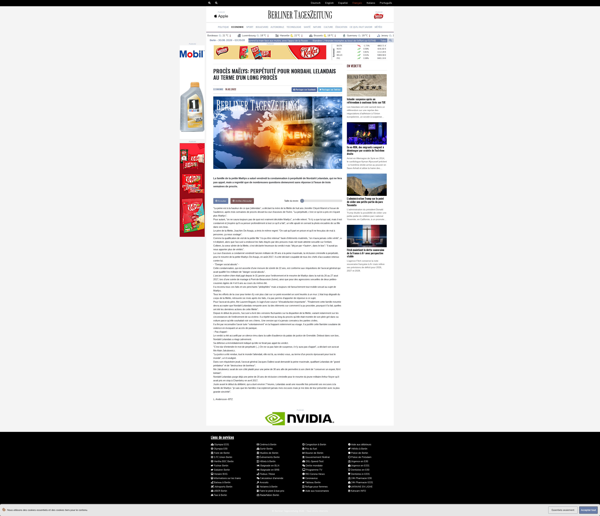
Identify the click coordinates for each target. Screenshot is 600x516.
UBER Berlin (220, 490)
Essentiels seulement (563, 510)
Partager (305, 89)
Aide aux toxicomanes (317, 490)
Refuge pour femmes (316, 486)
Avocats (263, 482)
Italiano (371, 3)
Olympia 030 (220, 448)
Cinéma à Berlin (267, 444)
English (329, 3)
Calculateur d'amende (271, 478)
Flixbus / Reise (267, 474)
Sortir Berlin (266, 448)
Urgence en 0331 (360, 465)
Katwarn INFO (358, 490)
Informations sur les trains (227, 478)
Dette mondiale (314, 465)
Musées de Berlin (268, 453)
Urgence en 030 (359, 461)
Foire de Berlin (221, 453)
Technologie (294, 27)
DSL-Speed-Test (314, 461)
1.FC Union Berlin (222, 457)
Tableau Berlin (313, 482)
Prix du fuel (310, 448)
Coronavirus (311, 478)
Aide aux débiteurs (360, 444)
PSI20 (339, 58)
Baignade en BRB (269, 469)
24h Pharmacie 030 (361, 478)
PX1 (338, 49)
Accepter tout (588, 510)
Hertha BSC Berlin (223, 461)
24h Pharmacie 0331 (361, 482)
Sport (249, 27)
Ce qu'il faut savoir (361, 27)
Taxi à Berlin (220, 495)
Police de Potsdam (360, 457)
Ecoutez (222, 200)
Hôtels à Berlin (267, 461)
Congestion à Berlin (315, 444)
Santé (307, 27)
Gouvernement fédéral (317, 457)
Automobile (277, 27)
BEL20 (339, 45)
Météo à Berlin (359, 448)
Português (386, 3)
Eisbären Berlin (221, 469)
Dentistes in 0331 (360, 474)
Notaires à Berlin (268, 486)
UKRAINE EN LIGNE (361, 486)
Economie (237, 27)
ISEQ (339, 52)
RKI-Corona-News (315, 474)
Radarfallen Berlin (269, 495)
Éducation (341, 27)
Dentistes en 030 (359, 469)
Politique (223, 27)
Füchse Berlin (220, 465)
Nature (317, 27)
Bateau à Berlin (221, 482)
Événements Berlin (269, 457)
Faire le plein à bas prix (271, 490)
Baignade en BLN (269, 465)
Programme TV (313, 469)
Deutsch (316, 3)
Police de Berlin (359, 453)
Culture (328, 27)
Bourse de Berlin (314, 453)
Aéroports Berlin (223, 486)
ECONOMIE (218, 89)
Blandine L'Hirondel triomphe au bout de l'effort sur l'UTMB (272, 40)
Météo (378, 27)
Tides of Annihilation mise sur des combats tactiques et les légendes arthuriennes (351, 40)
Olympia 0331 (221, 444)
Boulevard (262, 27)
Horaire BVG (220, 474)
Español (343, 3)
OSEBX (340, 55)
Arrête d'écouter (243, 200)
